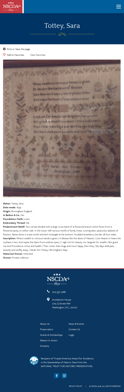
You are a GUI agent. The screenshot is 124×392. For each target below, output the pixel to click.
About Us (45, 323)
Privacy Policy (75, 386)
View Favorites (37, 54)
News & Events (76, 323)
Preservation (46, 329)
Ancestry (44, 346)
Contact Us (74, 329)
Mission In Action (48, 340)
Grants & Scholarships (51, 335)
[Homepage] (12, 6)
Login (71, 335)
